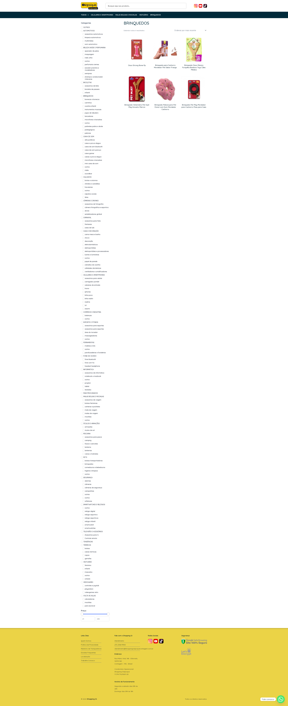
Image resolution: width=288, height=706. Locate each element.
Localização (85, 657)
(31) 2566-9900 (120, 645)
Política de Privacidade (89, 645)
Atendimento (119, 641)
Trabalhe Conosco (88, 661)
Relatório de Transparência (91, 649)
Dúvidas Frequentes (88, 653)
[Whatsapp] (281, 699)
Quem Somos (86, 641)
